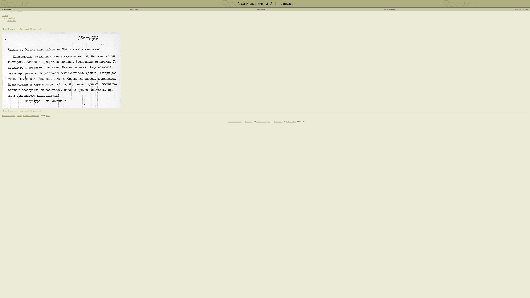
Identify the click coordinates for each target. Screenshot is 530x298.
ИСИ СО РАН (291, 122)
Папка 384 (10, 18)
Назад (4, 29)
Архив (5, 15)
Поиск (19, 116)
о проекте (261, 9)
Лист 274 (11, 20)
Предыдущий (35, 29)
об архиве (134, 9)
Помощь (248, 122)
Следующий (24, 29)
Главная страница (235, 122)
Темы (48, 116)
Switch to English (521, 9)
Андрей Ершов (390, 9)
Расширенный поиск (31, 116)
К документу (13, 29)
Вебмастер (278, 122)
